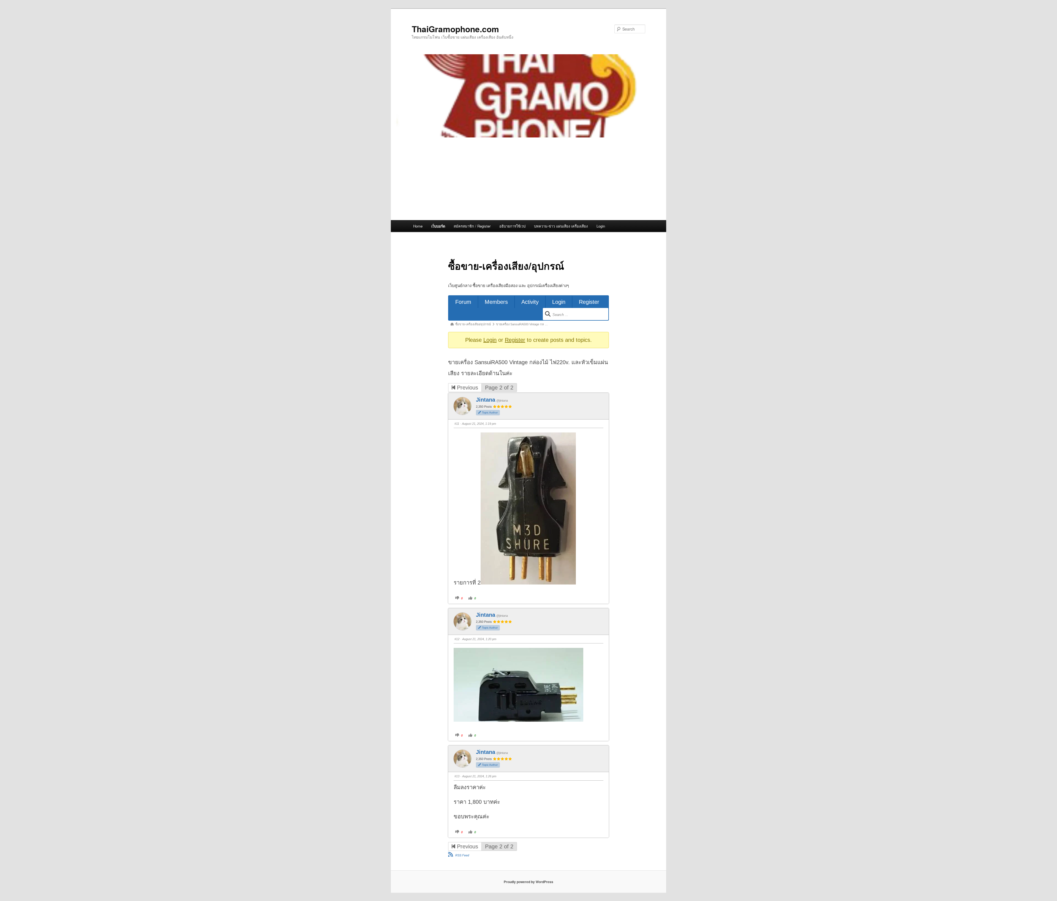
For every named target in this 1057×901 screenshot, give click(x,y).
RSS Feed (462, 855)
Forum (463, 302)
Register (589, 302)
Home (418, 226)
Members (496, 302)
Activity (530, 302)
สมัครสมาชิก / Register (472, 226)
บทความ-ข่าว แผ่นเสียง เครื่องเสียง (561, 226)
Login (600, 226)
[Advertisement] (528, 178)
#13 (456, 776)
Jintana (485, 399)
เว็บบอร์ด (438, 226)
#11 (456, 423)
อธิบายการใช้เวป (512, 226)
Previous (466, 388)
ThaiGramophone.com (455, 29)
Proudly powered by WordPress (528, 881)
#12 (456, 639)
